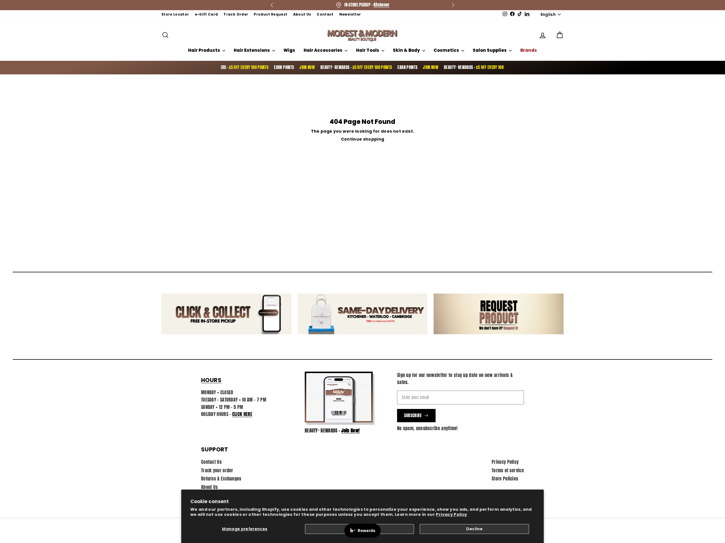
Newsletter (350, 14)
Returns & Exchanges (221, 478)
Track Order (235, 14)
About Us (302, 14)
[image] (339, 397)
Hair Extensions (252, 50)
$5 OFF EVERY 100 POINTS (239, 67)
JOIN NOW (297, 67)
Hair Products (204, 50)
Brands (528, 50)
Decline (474, 529)
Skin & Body (407, 50)
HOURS (211, 380)
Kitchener (382, 5)
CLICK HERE (242, 414)
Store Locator (175, 14)
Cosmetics (447, 50)
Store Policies (505, 478)
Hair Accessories (323, 50)
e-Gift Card (206, 14)
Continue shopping (362, 139)
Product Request (270, 14)
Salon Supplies (490, 50)
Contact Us (211, 461)
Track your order (217, 470)
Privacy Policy (451, 514)
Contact (325, 14)
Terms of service (508, 470)
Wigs (289, 50)
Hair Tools (368, 50)
